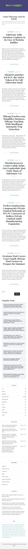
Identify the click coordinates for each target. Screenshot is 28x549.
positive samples (20, 532)
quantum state (8, 534)
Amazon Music (16, 524)
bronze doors (7, 526)
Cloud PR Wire (10, 31)
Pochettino (15, 532)
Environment (5, 399)
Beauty (3, 391)
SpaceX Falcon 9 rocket (9, 535)
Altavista (9, 524)
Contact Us (4, 471)
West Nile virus (22, 535)
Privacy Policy (5, 476)
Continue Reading (14, 64)
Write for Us (5, 484)
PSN (5, 534)
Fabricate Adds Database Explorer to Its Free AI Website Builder (14, 38)
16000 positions (4, 524)
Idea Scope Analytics (13, 544)
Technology (4, 412)
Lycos (19, 529)
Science (3, 407)
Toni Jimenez (15, 535)
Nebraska (20, 531)
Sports (3, 409)
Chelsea (11, 526)
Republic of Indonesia (14, 534)
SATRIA (19, 534)
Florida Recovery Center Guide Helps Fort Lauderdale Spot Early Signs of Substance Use (14, 168)
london (13, 529)
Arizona (20, 524)
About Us (4, 466)
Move (3, 404)
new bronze (24, 531)
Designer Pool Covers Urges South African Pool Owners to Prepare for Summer (14, 259)
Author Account (5, 468)
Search (3, 291)
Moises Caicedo (7, 531)
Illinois (11, 529)
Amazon (12, 524)
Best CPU (3, 526)
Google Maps (7, 529)
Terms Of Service (6, 481)
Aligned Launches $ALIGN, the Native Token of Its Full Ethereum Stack (14, 78)
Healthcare (4, 401)
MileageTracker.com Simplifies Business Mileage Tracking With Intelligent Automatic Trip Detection (14, 123)
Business (4, 394)
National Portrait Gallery (14, 531)
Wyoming (5, 537)
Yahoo (8, 537)
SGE (22, 534)
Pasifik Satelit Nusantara (9, 532)
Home (3, 474)
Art (2, 388)
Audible (23, 524)
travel (19, 535)
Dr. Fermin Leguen (16, 526)
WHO (3, 537)
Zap (10, 537)
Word (3, 415)
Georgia (3, 529)
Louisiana (16, 529)
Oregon (3, 532)
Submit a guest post (6, 479)
